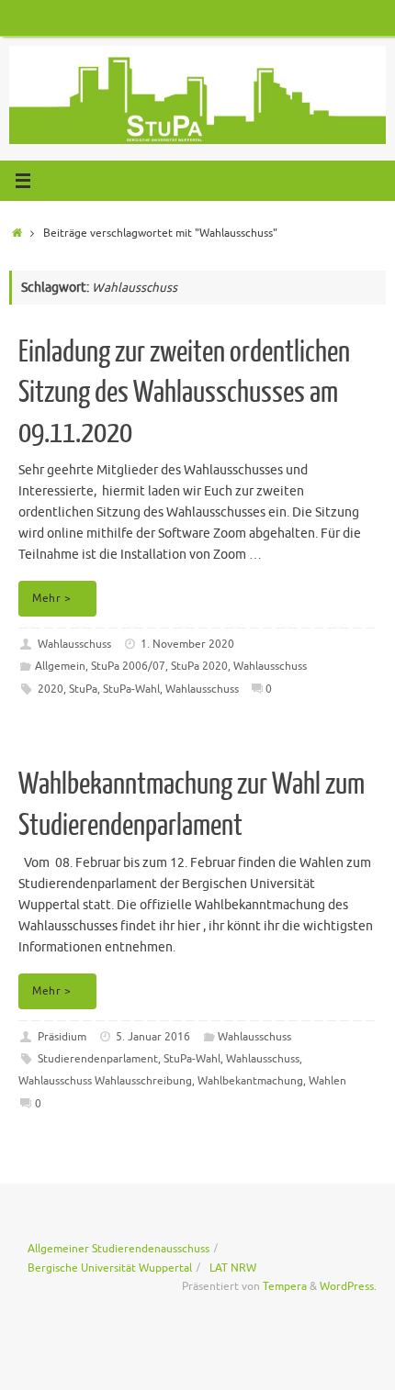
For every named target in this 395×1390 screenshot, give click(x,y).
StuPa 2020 (199, 666)
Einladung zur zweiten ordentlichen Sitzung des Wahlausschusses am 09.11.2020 (184, 393)
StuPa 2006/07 (128, 666)
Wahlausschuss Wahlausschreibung (105, 1080)
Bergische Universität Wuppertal (110, 1268)
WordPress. (348, 1286)
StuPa (83, 689)
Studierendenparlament (98, 1058)
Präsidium (62, 1036)
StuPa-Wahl (131, 689)
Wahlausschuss (74, 644)
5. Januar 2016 (153, 1036)
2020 (50, 689)
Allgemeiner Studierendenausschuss (118, 1248)
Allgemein (60, 666)
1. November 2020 (187, 644)
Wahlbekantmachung (250, 1080)
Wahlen (327, 1080)
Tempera (285, 1286)
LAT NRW (232, 1268)
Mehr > (51, 598)
